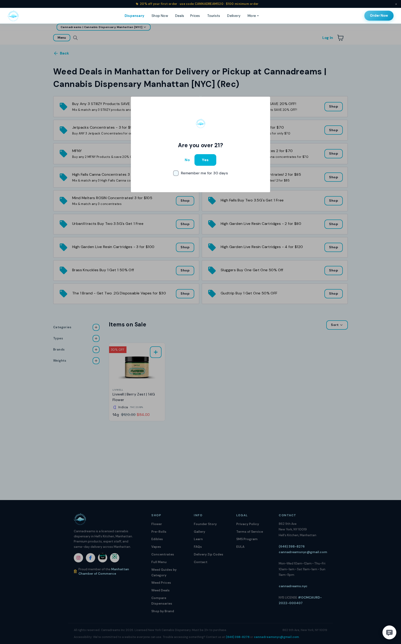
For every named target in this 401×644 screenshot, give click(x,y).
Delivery (233, 16)
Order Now (379, 15)
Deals (179, 16)
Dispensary (134, 16)
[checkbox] (200, 173)
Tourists (213, 16)
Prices (195, 16)
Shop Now (160, 16)
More (253, 16)
